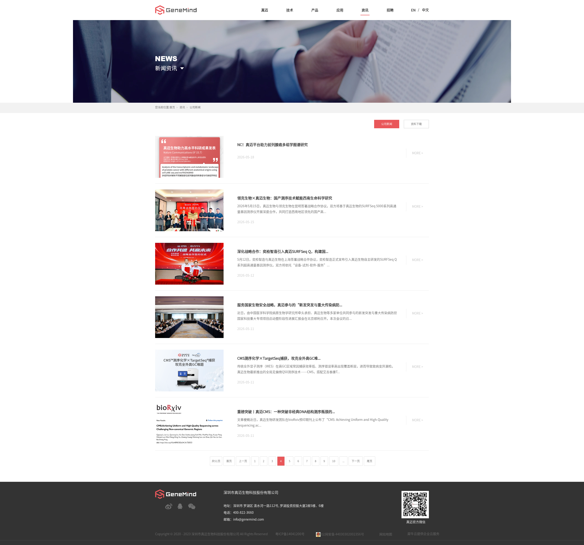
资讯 (365, 10)
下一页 (356, 461)
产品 (314, 10)
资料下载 (416, 124)
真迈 (264, 10)
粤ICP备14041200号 (290, 534)
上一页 (243, 461)
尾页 (369, 461)
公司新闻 (386, 124)
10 (333, 461)
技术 (289, 10)
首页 (172, 107)
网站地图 (385, 534)
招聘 (390, 10)
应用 (339, 10)
